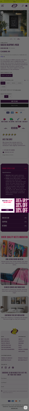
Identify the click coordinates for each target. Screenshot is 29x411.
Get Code (7, 210)
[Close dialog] (28, 199)
